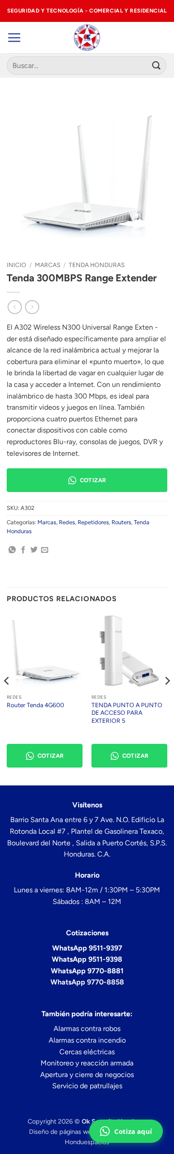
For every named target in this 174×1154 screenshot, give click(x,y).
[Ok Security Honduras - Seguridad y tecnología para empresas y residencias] (87, 37)
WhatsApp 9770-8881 (87, 971)
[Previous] (7, 699)
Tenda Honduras (96, 264)
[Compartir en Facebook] (23, 550)
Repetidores (93, 522)
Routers (121, 522)
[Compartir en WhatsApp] (12, 550)
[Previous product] (32, 307)
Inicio (16, 264)
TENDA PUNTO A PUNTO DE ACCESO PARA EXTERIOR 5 (126, 712)
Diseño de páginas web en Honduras (81, 1132)
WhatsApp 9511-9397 (87, 948)
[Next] (167, 699)
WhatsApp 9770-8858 (87, 982)
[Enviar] (157, 65)
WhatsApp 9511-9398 (87, 959)
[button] (14, 37)
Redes (67, 522)
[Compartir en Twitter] (33, 550)
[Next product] (14, 307)
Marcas (47, 264)
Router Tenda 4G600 (35, 705)
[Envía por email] (44, 550)
